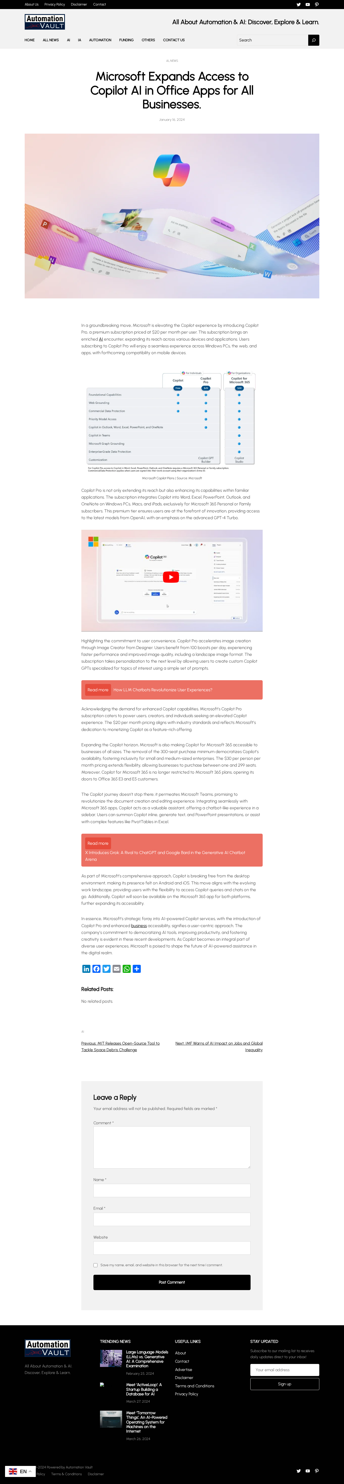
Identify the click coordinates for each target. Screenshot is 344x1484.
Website (100, 1237)
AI (167, 61)
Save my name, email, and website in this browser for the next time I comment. (161, 1265)
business (139, 925)
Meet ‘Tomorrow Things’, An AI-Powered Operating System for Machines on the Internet (146, 1422)
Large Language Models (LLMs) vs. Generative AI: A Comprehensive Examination (147, 1359)
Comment (103, 1123)
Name (100, 1179)
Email (99, 1208)
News (174, 61)
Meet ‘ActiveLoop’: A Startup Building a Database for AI (144, 1389)
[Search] (313, 40)
